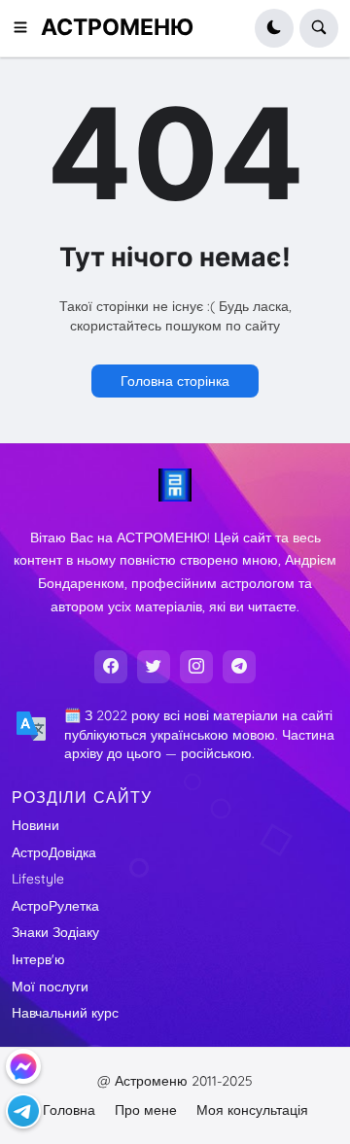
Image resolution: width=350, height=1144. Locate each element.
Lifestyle (38, 878)
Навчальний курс (65, 1013)
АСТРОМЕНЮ (117, 27)
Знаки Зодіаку (55, 932)
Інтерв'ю (38, 959)
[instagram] (196, 666)
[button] (26, 28)
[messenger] (23, 1066)
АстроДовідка (54, 852)
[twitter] (153, 666)
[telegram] (239, 666)
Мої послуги (50, 986)
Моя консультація (252, 1110)
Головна (69, 1110)
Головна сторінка (175, 381)
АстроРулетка (55, 906)
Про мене (146, 1110)
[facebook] (110, 666)
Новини (35, 825)
